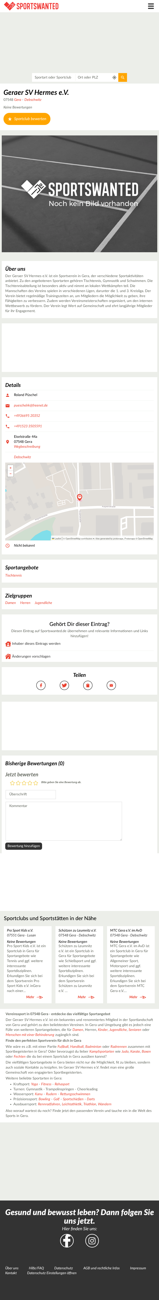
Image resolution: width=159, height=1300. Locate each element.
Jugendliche (43, 603)
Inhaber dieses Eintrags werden (36, 644)
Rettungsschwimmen (75, 1094)
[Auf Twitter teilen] (64, 685)
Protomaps (129, 538)
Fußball (63, 1047)
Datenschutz (63, 1268)
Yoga (34, 1084)
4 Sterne (30, 783)
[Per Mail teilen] (111, 685)
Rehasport (62, 1084)
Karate (135, 1051)
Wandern (104, 1104)
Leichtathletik (72, 1104)
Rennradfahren (49, 1104)
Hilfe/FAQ (36, 1268)
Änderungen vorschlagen (31, 656)
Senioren (135, 1030)
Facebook (67, 1241)
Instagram (92, 1241)
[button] (79, 498)
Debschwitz (32, 100)
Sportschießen (73, 1099)
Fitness (46, 1084)
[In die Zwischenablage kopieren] (88, 685)
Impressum (138, 1268)
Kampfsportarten (101, 1051)
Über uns (11, 1268)
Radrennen (119, 1047)
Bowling (44, 1099)
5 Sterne (36, 783)
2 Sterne (18, 783)
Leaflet (57, 538)
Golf (57, 1099)
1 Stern (12, 783)
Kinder (103, 1030)
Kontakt (11, 1273)
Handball (77, 1047)
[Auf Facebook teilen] (41, 685)
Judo (125, 1051)
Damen (10, 603)
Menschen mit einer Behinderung (30, 1035)
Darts (91, 1099)
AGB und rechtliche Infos (101, 1268)
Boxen (146, 1051)
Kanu (39, 1094)
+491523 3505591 (28, 426)
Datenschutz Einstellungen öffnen (52, 1273)
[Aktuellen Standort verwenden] (114, 77)
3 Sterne (24, 783)
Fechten (20, 1056)
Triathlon (89, 1104)
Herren (25, 603)
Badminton (93, 1047)
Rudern (51, 1094)
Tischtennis (13, 575)
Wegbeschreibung (27, 446)
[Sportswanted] (59, 6)
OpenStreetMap (145, 538)
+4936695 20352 (27, 416)
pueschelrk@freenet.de (31, 405)
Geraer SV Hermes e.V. (36, 92)
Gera (17, 100)
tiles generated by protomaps (109, 538)
